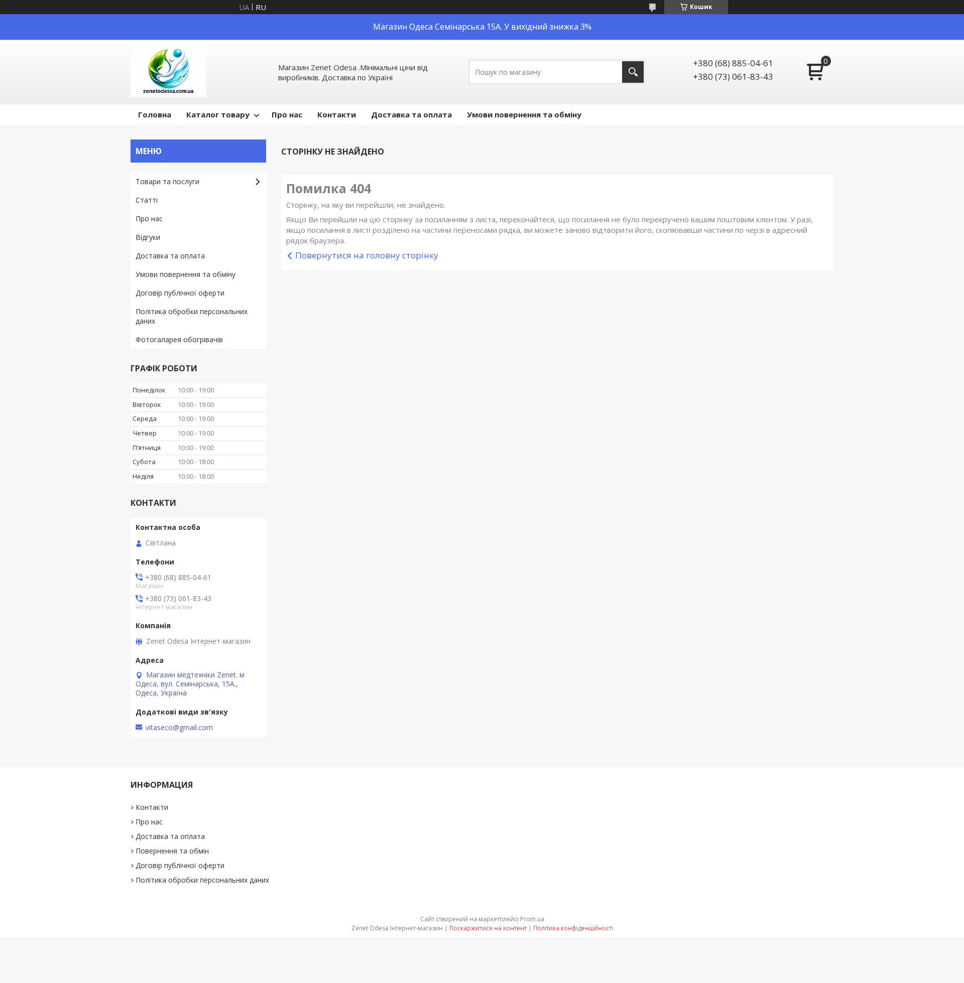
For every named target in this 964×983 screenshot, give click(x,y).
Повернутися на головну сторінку (366, 255)
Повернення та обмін (172, 851)
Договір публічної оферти (180, 293)
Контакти (336, 114)
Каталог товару (218, 114)
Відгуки (148, 237)
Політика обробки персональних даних (192, 316)
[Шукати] (633, 72)
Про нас (287, 114)
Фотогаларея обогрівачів (179, 339)
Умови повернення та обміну (524, 114)
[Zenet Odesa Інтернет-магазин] (168, 72)
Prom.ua (532, 919)
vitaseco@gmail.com (179, 727)
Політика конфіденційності (573, 928)
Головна (154, 114)
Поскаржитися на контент (488, 928)
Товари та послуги (167, 181)
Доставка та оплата (411, 114)
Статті (147, 200)
